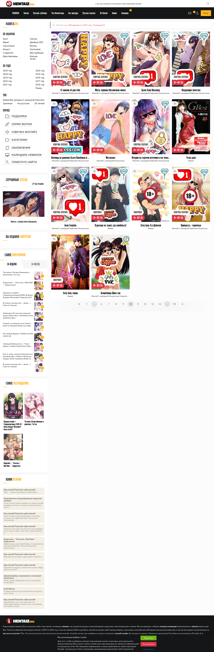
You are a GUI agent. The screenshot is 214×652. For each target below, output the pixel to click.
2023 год (7, 77)
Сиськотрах (9, 45)
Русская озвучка (89, 13)
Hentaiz (23, 3)
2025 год (7, 70)
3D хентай (39, 103)
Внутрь (33, 45)
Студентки (8, 53)
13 (153, 304)
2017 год (40, 81)
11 (138, 304)
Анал (5, 38)
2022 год (7, 81)
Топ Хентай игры (57, 13)
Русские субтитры (40, 13)
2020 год (40, 70)
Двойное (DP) (36, 42)
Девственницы (10, 56)
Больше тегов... (33, 57)
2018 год (40, 77)
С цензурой (28, 100)
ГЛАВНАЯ (15, 13)
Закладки (125, 12)
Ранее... (39, 88)
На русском (23, 103)
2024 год (7, 74)
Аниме (6, 100)
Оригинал (8, 103)
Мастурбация (36, 53)
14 (160, 304)
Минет (6, 42)
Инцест (6, 49)
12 (145, 304)
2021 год (7, 84)
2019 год (40, 74)
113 (174, 304)
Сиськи (33, 38)
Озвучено (39, 100)
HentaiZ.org (61, 25)
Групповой (35, 49)
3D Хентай (103, 13)
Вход (206, 13)
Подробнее (148, 649)
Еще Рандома (39, 184)
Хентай (26, 13)
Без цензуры (16, 100)
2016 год (40, 84)
